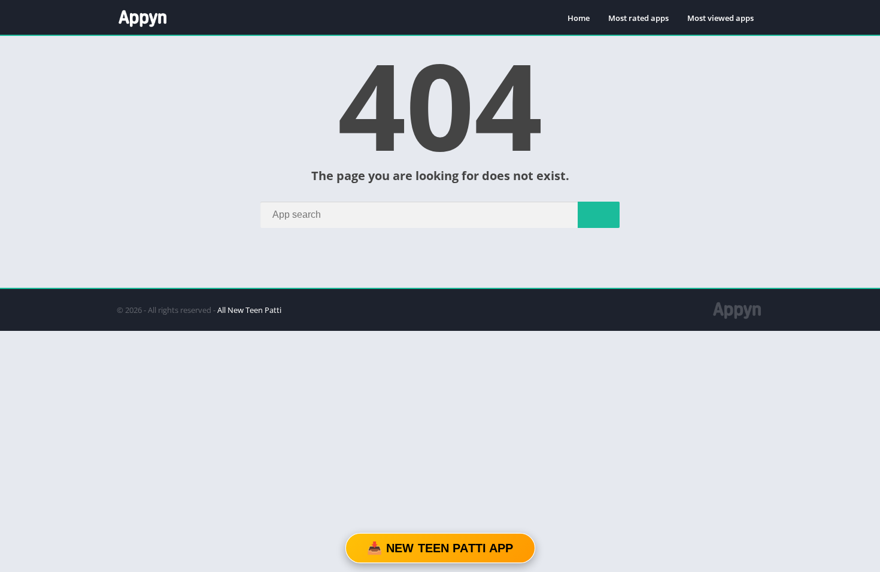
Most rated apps (638, 18)
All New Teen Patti (249, 310)
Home (579, 18)
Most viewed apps (720, 18)
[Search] (599, 215)
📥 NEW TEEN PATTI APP (440, 548)
